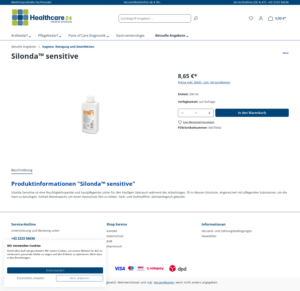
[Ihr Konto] (261, 18)
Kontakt (112, 231)
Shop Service (117, 224)
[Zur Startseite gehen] (41, 18)
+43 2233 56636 (23, 238)
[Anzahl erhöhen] (209, 113)
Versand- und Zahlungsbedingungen (227, 231)
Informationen (214, 224)
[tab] (21, 170)
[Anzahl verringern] (182, 113)
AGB (109, 241)
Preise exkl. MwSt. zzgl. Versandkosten (204, 82)
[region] (90, 115)
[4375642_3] (90, 115)
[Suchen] (195, 18)
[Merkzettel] (251, 18)
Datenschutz (115, 236)
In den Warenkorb (252, 113)
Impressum (114, 246)
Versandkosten (164, 282)
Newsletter (209, 236)
